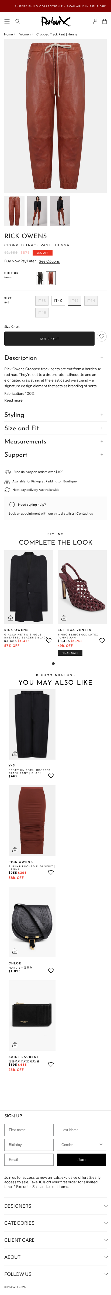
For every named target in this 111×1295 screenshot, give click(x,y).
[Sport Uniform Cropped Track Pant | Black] (32, 724)
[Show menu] (7, 21)
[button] (102, 337)
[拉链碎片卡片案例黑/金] (32, 1015)
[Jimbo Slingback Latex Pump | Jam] (82, 587)
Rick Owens (25, 236)
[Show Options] (101, 1145)
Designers (17, 1206)
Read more (13, 400)
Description (20, 358)
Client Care (19, 1240)
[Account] (95, 21)
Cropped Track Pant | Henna (56, 34)
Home (8, 34)
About (12, 1257)
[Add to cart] (10, 618)
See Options (49, 261)
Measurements (25, 442)
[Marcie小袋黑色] (32, 922)
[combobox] (79, 1145)
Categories (19, 1223)
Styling (14, 415)
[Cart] (104, 21)
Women (25, 34)
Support (15, 455)
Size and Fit (21, 428)
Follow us (18, 1274)
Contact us (85, 513)
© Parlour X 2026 (15, 1287)
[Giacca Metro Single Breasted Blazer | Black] (28, 587)
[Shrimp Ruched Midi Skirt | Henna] (32, 820)
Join (82, 1159)
